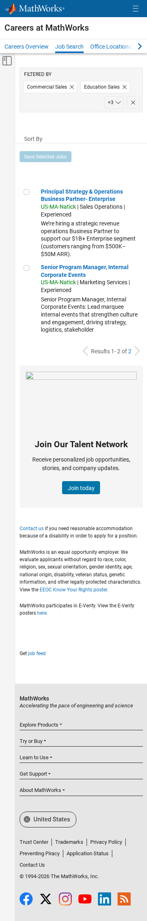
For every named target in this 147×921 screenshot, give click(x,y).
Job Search (69, 46)
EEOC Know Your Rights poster (73, 590)
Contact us (32, 528)
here (42, 613)
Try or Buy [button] (31, 741)
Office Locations (110, 46)
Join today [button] (81, 488)
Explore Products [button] (39, 725)
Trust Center (34, 842)
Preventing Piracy (40, 853)
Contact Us (32, 865)
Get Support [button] (33, 774)
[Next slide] (132, 46)
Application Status (88, 853)
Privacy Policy (106, 842)
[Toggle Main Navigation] (135, 9)
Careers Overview (26, 46)
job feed (37, 653)
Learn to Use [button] (34, 757)
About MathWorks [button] (40, 790)
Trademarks (69, 842)
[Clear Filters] (133, 102)
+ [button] (111, 102)
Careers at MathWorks (46, 28)
